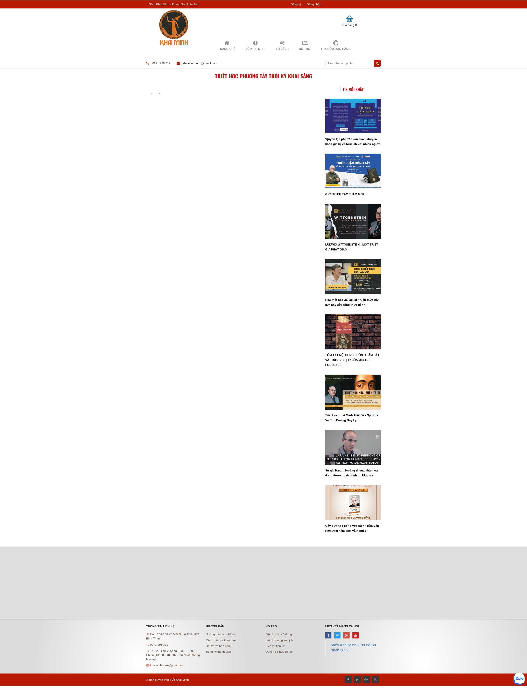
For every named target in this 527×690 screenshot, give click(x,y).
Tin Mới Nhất (353, 89)
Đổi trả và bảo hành (219, 646)
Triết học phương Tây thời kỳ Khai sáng (263, 76)
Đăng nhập (314, 4)
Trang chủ (227, 49)
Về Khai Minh (256, 49)
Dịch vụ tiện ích (276, 646)
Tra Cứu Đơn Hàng (336, 49)
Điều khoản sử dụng (279, 634)
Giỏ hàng (349, 25)
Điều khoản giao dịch (279, 640)
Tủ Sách (282, 49)
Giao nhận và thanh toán (222, 640)
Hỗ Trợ (304, 49)
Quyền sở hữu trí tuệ (279, 651)
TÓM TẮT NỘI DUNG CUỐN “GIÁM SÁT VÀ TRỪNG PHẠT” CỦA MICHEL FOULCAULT (352, 360)
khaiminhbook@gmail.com (200, 63)
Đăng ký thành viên (218, 651)
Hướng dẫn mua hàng (220, 634)
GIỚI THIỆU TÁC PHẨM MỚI (344, 194)
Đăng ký (296, 4)
